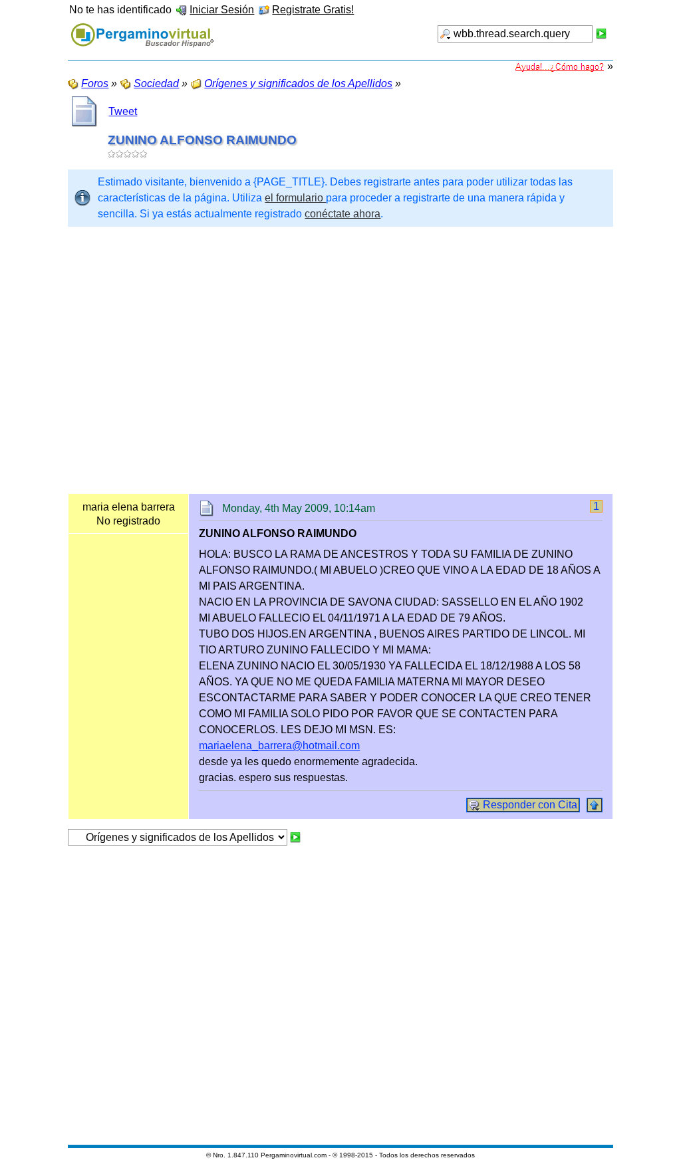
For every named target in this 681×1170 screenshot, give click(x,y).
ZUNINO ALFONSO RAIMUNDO (202, 140)
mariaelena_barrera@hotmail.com (279, 745)
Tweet (122, 111)
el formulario (295, 197)
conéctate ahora (342, 213)
